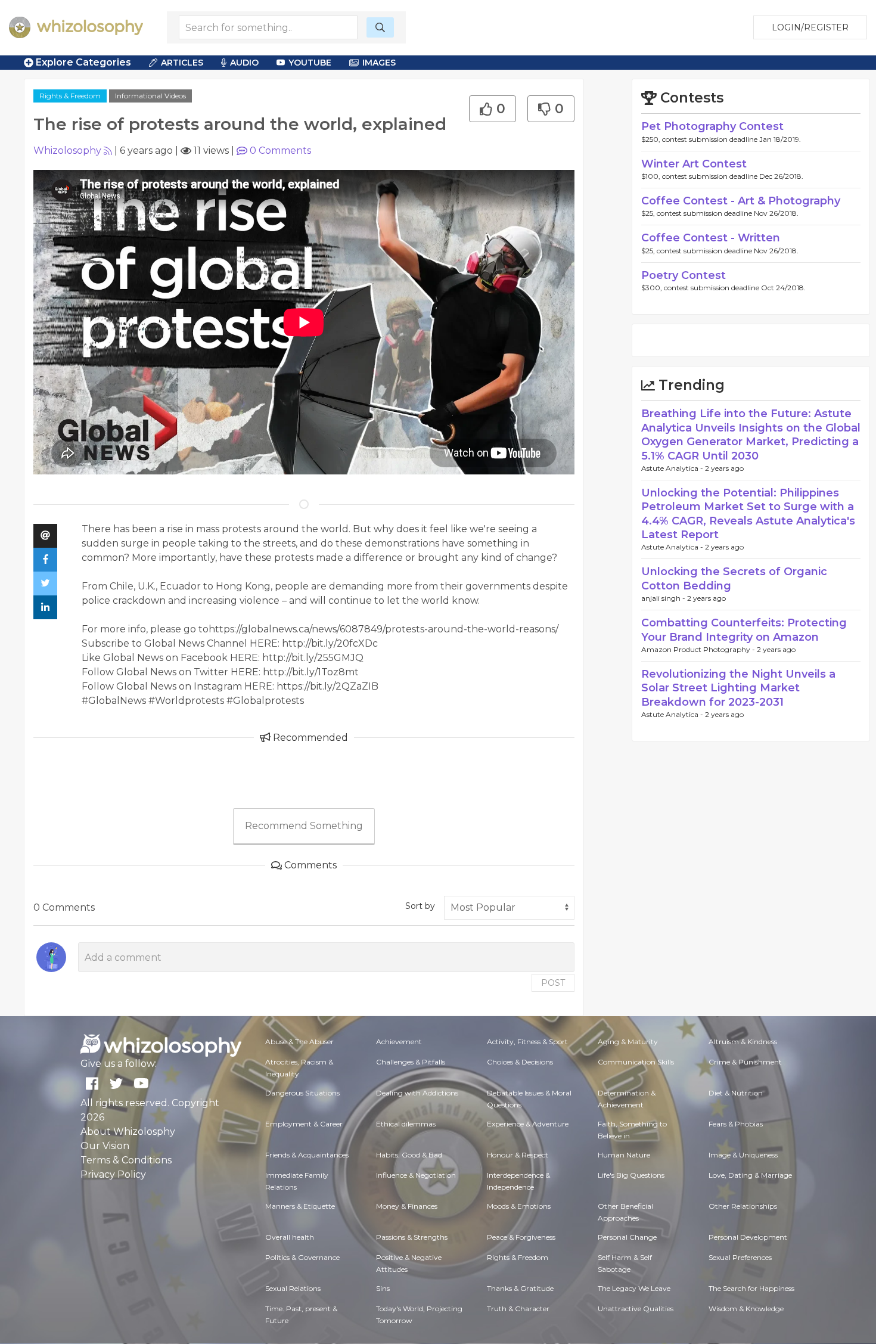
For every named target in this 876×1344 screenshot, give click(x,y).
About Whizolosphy (127, 1131)
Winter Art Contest (694, 163)
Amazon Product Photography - (699, 649)
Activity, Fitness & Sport (527, 1041)
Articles (182, 62)
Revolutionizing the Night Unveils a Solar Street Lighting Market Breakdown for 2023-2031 (738, 688)
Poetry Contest (683, 275)
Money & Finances (406, 1206)
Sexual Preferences (740, 1257)
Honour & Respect (517, 1154)
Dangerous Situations (302, 1092)
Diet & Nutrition (736, 1092)
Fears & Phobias (736, 1123)
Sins (383, 1288)
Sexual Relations (293, 1288)
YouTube (309, 62)
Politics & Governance (302, 1257)
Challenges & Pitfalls (410, 1061)
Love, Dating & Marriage (750, 1175)
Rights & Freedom (70, 95)
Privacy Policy (113, 1174)
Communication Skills (636, 1061)
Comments (280, 150)
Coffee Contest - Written (710, 237)
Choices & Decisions (520, 1061)
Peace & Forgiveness (521, 1237)
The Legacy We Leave (634, 1288)
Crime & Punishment (745, 1061)
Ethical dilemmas (406, 1123)
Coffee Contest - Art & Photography (740, 200)
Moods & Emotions (519, 1206)
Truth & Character (518, 1308)
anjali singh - (664, 598)
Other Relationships (743, 1206)
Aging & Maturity (628, 1041)
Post (553, 982)
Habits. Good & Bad (409, 1154)
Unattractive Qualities (635, 1308)
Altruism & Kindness (743, 1041)
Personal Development (748, 1237)
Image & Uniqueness (743, 1154)
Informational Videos (150, 95)
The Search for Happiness (751, 1288)
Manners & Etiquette (300, 1206)
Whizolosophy (67, 150)
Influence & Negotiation (416, 1175)
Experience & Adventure (528, 1123)
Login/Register (810, 27)
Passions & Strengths (412, 1237)
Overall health (289, 1237)
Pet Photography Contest (712, 126)
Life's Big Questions (631, 1175)
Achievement (399, 1041)
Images (379, 62)
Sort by (420, 906)
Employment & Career (304, 1123)
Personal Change (627, 1237)
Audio (244, 62)
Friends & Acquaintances (307, 1154)
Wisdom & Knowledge (746, 1308)
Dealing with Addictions (417, 1092)
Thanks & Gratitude (520, 1288)
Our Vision (104, 1145)
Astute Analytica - (673, 468)
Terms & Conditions (126, 1160)
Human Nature (624, 1154)
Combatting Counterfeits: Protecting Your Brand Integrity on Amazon (744, 629)
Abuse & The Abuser (299, 1041)
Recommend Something (304, 825)
